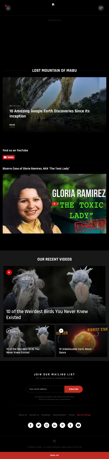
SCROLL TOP (54, 455)
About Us (23, 414)
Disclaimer (46, 414)
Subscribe (73, 389)
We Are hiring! (83, 414)
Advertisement (59, 414)
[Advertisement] (54, 42)
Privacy (72, 414)
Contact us (34, 414)
